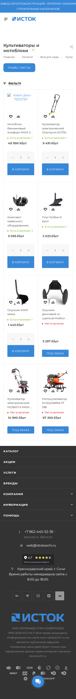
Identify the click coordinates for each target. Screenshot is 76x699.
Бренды (10, 483)
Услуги (9, 472)
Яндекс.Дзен (48, 595)
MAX (59, 595)
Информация (15, 504)
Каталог (11, 451)
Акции (9, 462)
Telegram (27, 595)
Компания (13, 494)
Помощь (11, 515)
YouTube (38, 595)
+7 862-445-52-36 (38, 531)
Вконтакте (16, 595)
